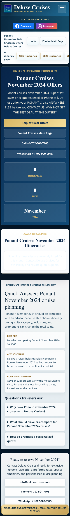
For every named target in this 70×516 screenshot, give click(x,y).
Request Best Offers (35, 123)
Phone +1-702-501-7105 (35, 491)
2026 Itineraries (28, 56)
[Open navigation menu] (62, 9)
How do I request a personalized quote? (30, 439)
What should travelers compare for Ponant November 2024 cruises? (32, 424)
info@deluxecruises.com (35, 482)
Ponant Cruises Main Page (35, 133)
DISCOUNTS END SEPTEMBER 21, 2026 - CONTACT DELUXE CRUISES (35, 509)
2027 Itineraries (52, 56)
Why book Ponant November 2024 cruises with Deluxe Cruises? (31, 409)
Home (32, 41)
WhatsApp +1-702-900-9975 (35, 154)
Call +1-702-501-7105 (35, 143)
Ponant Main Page (53, 41)
